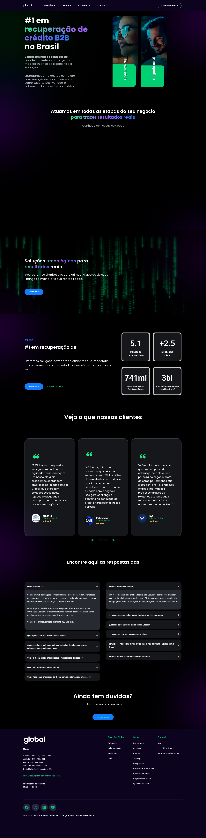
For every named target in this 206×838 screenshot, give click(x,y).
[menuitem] (50, 5)
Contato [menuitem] (101, 5)
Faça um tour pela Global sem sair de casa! (41, 776)
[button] (113, 540)
